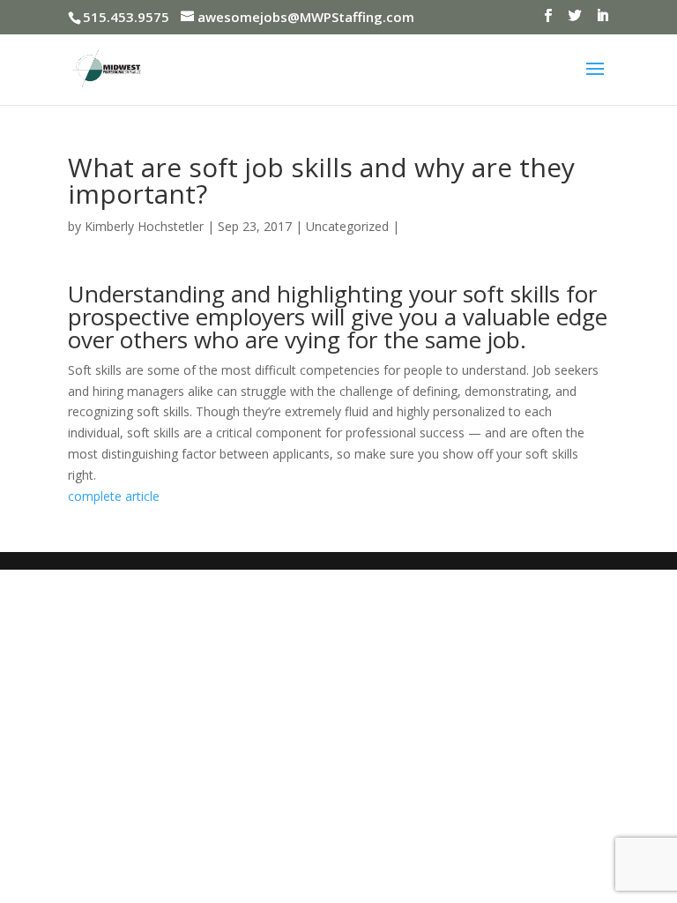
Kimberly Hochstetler (144, 226)
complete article (114, 496)
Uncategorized (347, 226)
